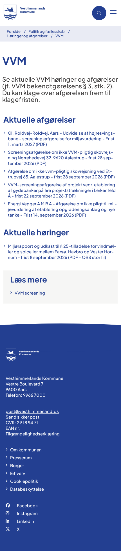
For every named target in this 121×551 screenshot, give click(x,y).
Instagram (27, 513)
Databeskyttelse (27, 489)
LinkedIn (25, 521)
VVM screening (30, 292)
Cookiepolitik (24, 481)
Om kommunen (26, 449)
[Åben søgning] (99, 13)
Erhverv (17, 473)
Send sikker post (22, 416)
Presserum (21, 457)
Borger (17, 465)
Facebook (27, 505)
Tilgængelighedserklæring (33, 433)
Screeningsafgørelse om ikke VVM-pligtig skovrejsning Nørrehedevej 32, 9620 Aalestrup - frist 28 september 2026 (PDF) (60, 157)
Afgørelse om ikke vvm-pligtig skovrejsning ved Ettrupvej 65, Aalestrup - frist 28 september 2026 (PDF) (61, 173)
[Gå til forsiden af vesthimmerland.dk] (42, 12)
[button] (115, 13)
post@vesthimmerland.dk (32, 411)
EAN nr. (13, 428)
